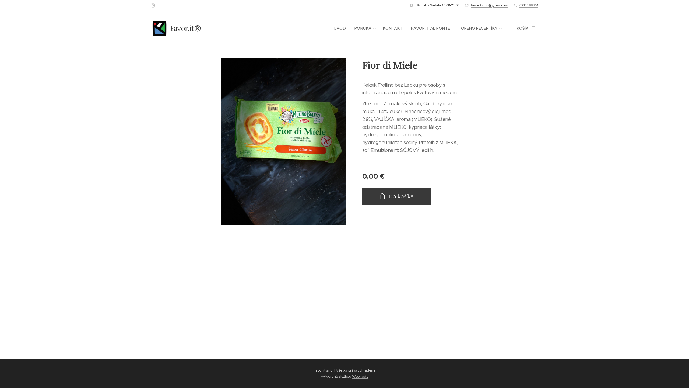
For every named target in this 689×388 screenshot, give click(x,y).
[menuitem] (341, 28)
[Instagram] (152, 5)
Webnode (360, 376)
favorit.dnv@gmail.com (489, 5)
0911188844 (528, 5)
